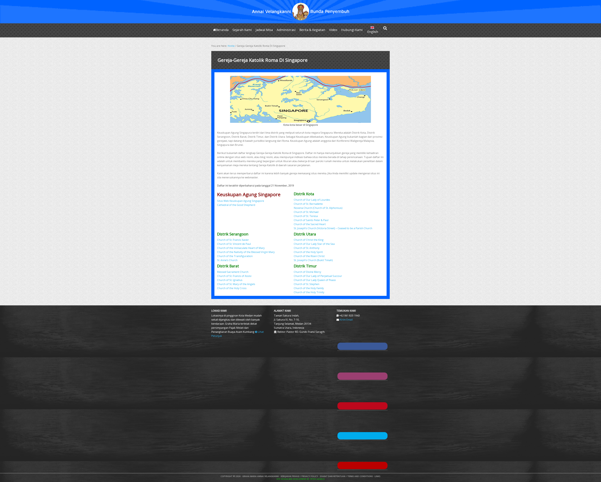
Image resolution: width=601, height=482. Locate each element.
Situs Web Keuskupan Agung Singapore (240, 201)
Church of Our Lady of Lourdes (312, 199)
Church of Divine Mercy (307, 272)
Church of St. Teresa (306, 216)
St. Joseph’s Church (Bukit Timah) (313, 260)
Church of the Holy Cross (232, 288)
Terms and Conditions (360, 476)
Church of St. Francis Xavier (233, 240)
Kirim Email (346, 319)
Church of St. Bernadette (308, 204)
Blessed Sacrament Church (232, 272)
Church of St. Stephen (306, 284)
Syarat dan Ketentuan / (333, 476)
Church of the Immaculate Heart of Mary (241, 248)
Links (377, 476)
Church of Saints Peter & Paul (311, 220)
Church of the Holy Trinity (309, 292)
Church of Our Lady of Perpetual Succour (318, 276)
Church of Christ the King (309, 240)
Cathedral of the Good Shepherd (236, 205)
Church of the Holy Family (309, 288)
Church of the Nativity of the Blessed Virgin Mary (246, 252)
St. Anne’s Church (227, 260)
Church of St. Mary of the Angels (236, 284)
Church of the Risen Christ (309, 256)
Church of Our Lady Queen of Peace (315, 280)
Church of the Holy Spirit (308, 252)
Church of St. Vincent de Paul (234, 244)
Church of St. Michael (306, 212)
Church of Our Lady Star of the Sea (314, 244)
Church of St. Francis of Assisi (234, 276)
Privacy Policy (310, 476)
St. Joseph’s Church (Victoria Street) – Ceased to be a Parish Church (333, 228)
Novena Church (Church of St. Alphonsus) (318, 208)
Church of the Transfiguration (235, 256)
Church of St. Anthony (306, 248)
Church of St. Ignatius (229, 280)
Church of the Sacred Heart (310, 224)
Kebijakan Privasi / (291, 476)
